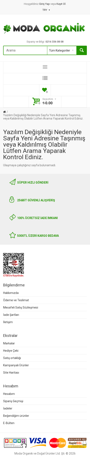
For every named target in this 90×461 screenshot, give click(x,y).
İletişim (8, 322)
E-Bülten (8, 423)
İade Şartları (11, 314)
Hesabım (9, 394)
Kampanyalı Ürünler (16, 365)
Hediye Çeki (10, 350)
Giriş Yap (44, 3)
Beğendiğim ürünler (16, 415)
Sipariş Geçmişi (13, 401)
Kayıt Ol (61, 3)
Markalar (9, 343)
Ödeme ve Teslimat (16, 300)
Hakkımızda (11, 293)
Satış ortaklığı (12, 358)
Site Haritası (11, 372)
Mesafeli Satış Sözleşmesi (20, 307)
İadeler (7, 408)
